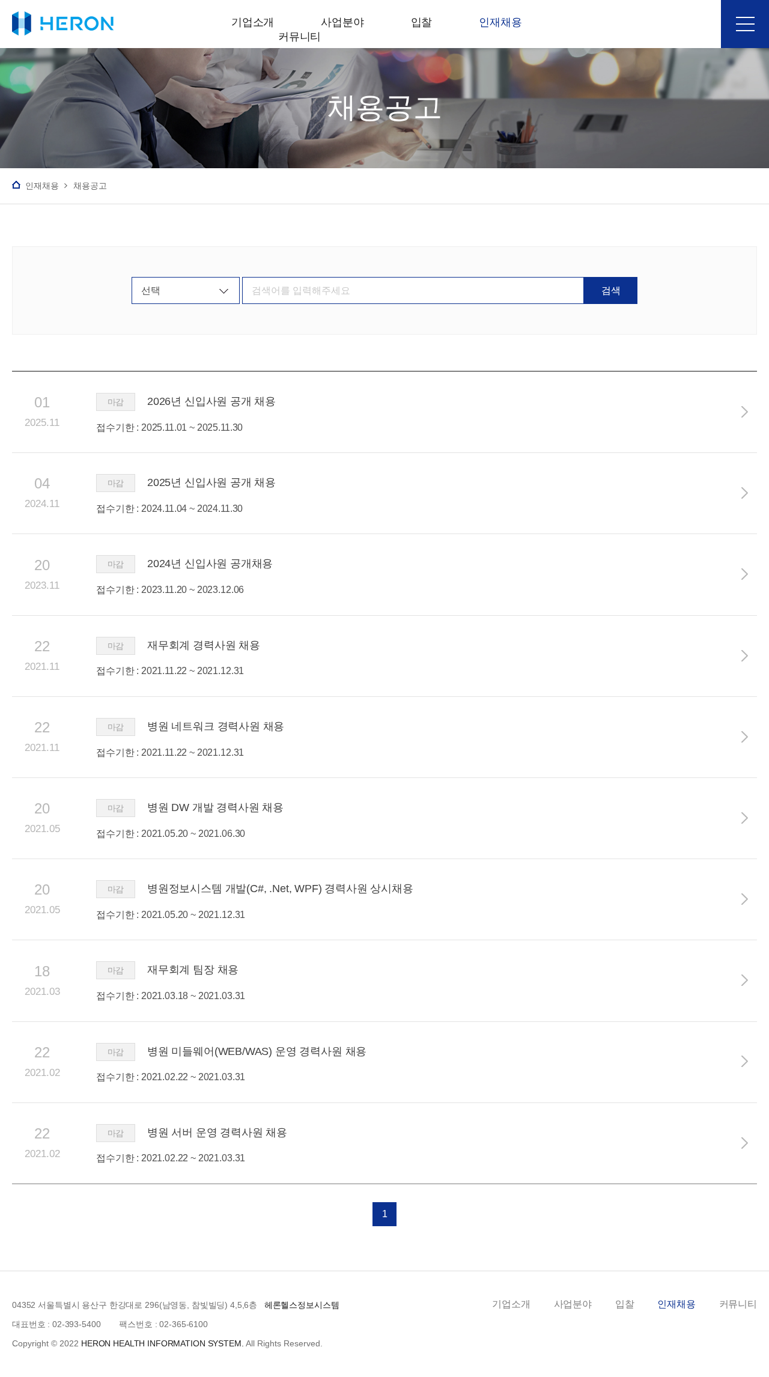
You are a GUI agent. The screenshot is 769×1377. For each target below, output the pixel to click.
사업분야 (573, 1304)
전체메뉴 (745, 24)
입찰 (624, 1304)
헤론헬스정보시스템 (57, 23)
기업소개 (511, 1304)
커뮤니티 (738, 1304)
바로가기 (744, 412)
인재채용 (676, 1304)
